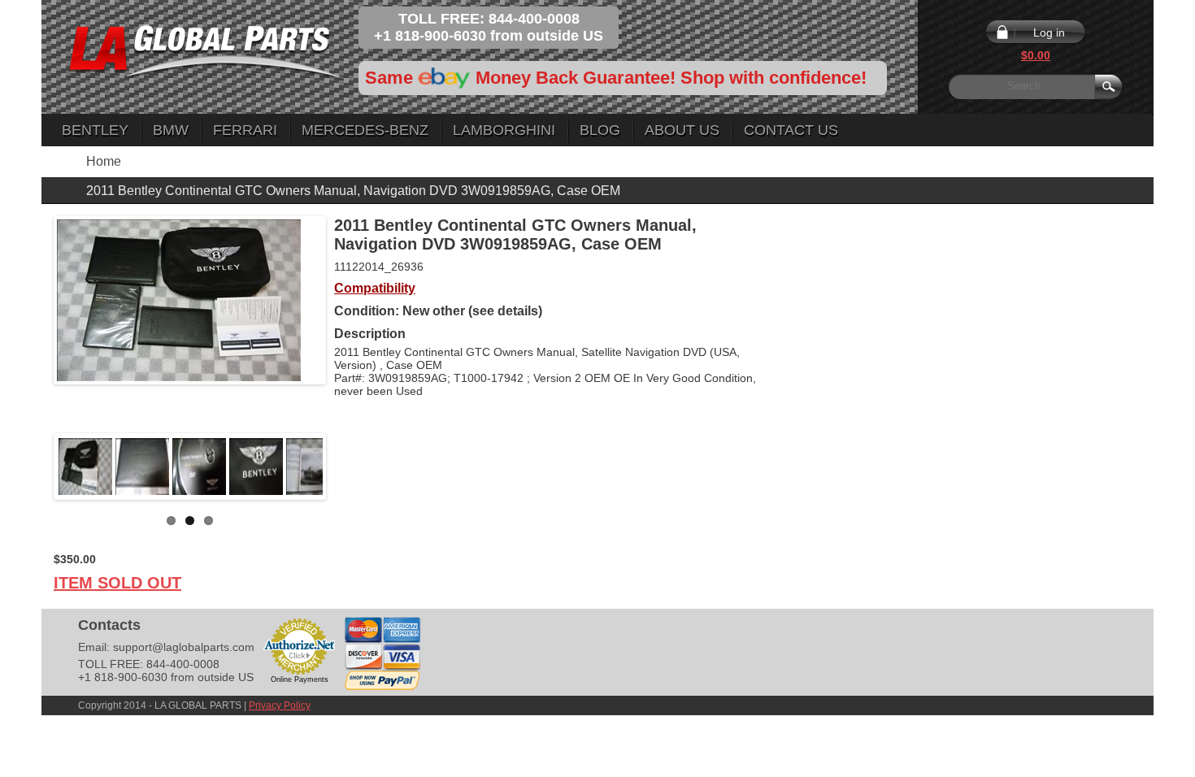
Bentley (95, 130)
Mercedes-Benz (365, 130)
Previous (32, 466)
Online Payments (299, 679)
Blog (600, 130)
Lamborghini (504, 130)
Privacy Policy (280, 705)
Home (103, 161)
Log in (1049, 32)
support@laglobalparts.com (183, 646)
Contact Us (791, 130)
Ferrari (245, 130)
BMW (171, 130)
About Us (682, 130)
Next (347, 466)
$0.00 (1035, 55)
